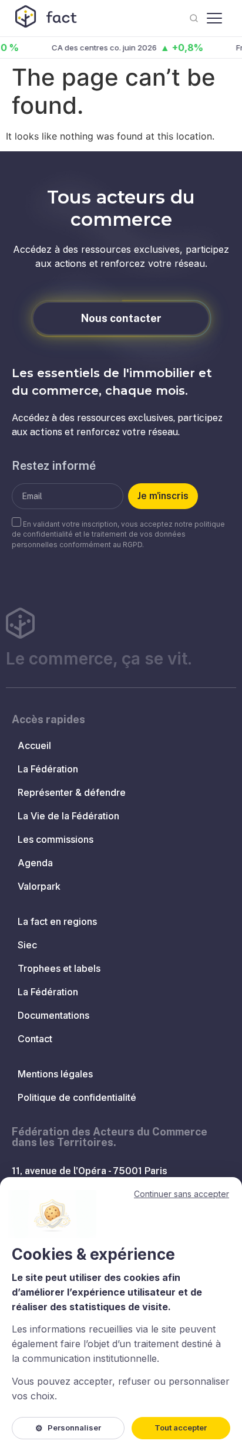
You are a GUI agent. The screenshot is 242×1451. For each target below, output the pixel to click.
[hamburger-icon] (214, 18)
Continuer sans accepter (181, 1194)
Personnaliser (68, 1428)
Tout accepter (180, 1427)
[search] (193, 18)
